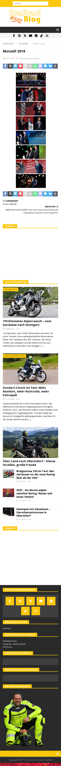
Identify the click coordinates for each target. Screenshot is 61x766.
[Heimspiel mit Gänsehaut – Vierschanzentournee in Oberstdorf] (8, 512)
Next (54, 447)
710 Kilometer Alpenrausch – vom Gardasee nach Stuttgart (27, 323)
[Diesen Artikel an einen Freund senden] (25, 66)
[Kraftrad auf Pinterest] (36, 36)
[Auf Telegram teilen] (45, 66)
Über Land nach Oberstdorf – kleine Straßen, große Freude (29, 463)
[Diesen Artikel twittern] (10, 66)
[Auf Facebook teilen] (5, 66)
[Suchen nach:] (30, 3)
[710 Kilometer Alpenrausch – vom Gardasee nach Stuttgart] (30, 302)
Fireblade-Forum (10, 641)
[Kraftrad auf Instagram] (19, 36)
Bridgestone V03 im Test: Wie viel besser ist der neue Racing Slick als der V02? (35, 474)
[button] (57, 29)
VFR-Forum (7, 647)
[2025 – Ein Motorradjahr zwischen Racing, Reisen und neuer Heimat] (8, 493)
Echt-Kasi (7, 628)
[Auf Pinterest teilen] (20, 66)
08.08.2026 (9, 329)
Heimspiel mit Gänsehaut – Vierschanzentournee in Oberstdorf (33, 512)
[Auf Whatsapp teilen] (35, 66)
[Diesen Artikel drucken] (30, 66)
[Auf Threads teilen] (55, 66)
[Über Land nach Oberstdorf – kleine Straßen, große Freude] (30, 442)
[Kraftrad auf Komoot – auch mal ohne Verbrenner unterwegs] (47, 36)
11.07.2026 (9, 399)
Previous (6, 447)
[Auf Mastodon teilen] (40, 66)
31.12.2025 (22, 500)
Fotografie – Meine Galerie (14, 644)
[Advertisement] (30, 254)
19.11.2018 (9, 58)
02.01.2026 (22, 481)
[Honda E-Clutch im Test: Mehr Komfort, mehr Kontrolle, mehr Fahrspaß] (30, 368)
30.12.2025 (22, 519)
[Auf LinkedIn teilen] (15, 66)
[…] (42, 346)
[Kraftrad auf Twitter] (25, 36)
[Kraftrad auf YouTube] (30, 36)
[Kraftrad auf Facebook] (13, 36)
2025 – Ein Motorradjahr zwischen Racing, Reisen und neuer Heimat (34, 493)
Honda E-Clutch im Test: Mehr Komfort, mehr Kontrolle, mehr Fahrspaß (26, 391)
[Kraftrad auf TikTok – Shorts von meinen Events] (41, 36)
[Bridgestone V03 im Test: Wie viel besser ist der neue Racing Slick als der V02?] (8, 474)
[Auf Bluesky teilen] (50, 66)
